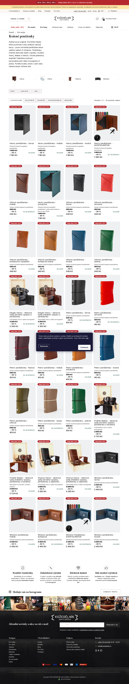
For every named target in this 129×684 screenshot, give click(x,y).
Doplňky (11, 657)
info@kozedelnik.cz (104, 646)
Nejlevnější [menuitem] (29, 100)
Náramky (12, 652)
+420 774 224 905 (80, 11)
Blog (39, 11)
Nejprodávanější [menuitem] (54, 100)
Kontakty (47, 11)
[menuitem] (17, 27)
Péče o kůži (70, 642)
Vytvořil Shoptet (66, 679)
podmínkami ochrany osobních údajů (92, 630)
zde (87, 338)
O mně (40, 642)
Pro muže (12, 642)
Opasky (11, 647)
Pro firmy (57, 11)
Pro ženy (12, 644)
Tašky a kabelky (14, 654)
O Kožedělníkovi (14, 11)
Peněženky (12, 649)
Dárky (11, 662)
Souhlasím (84, 347)
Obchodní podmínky (73, 647)
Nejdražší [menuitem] (41, 100)
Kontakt (40, 644)
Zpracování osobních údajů (75, 649)
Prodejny (41, 652)
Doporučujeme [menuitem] (16, 100)
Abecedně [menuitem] (68, 100)
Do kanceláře (13, 659)
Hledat (29, 18)
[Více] (114, 27)
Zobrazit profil (110, 592)
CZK (102, 11)
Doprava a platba (29, 11)
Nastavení (44, 346)
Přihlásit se (112, 625)
